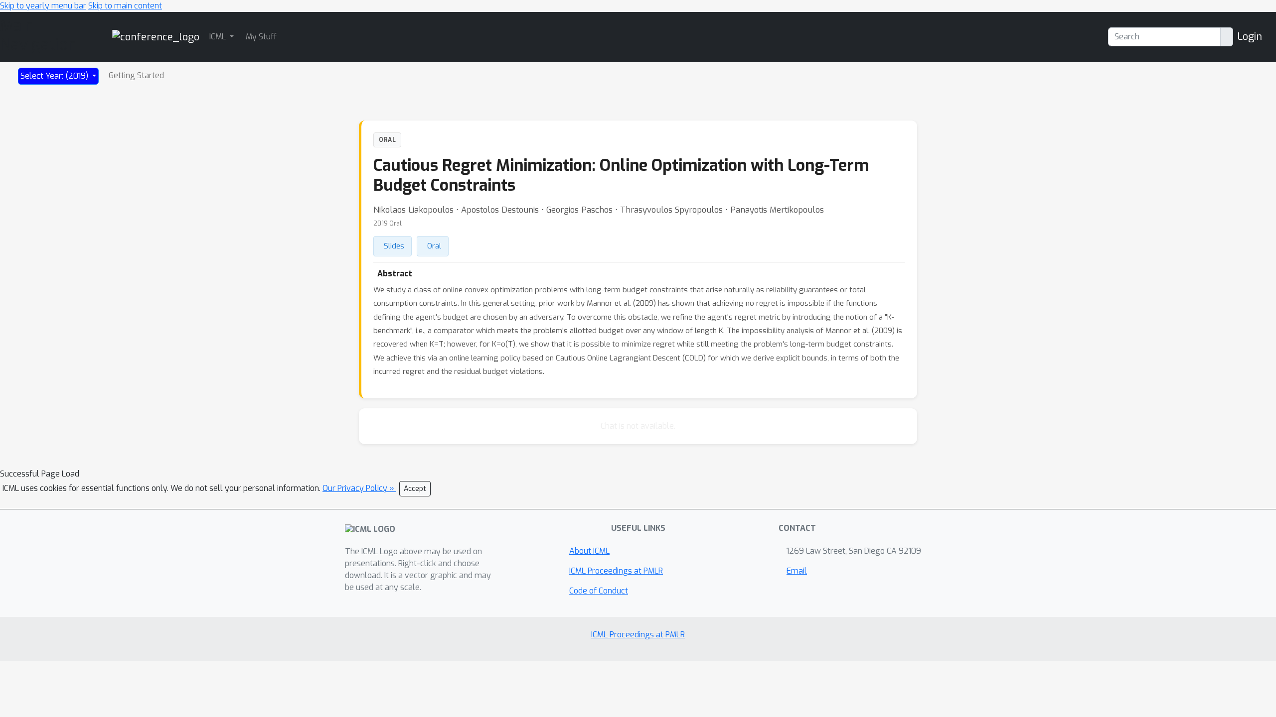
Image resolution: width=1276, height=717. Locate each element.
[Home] (155, 36)
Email (797, 571)
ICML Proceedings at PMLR (616, 571)
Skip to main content (125, 5)
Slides (394, 246)
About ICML (589, 551)
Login (1249, 36)
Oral (434, 246)
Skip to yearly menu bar (43, 5)
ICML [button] (218, 36)
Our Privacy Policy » (359, 488)
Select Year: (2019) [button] (55, 76)
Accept (415, 488)
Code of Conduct (598, 591)
